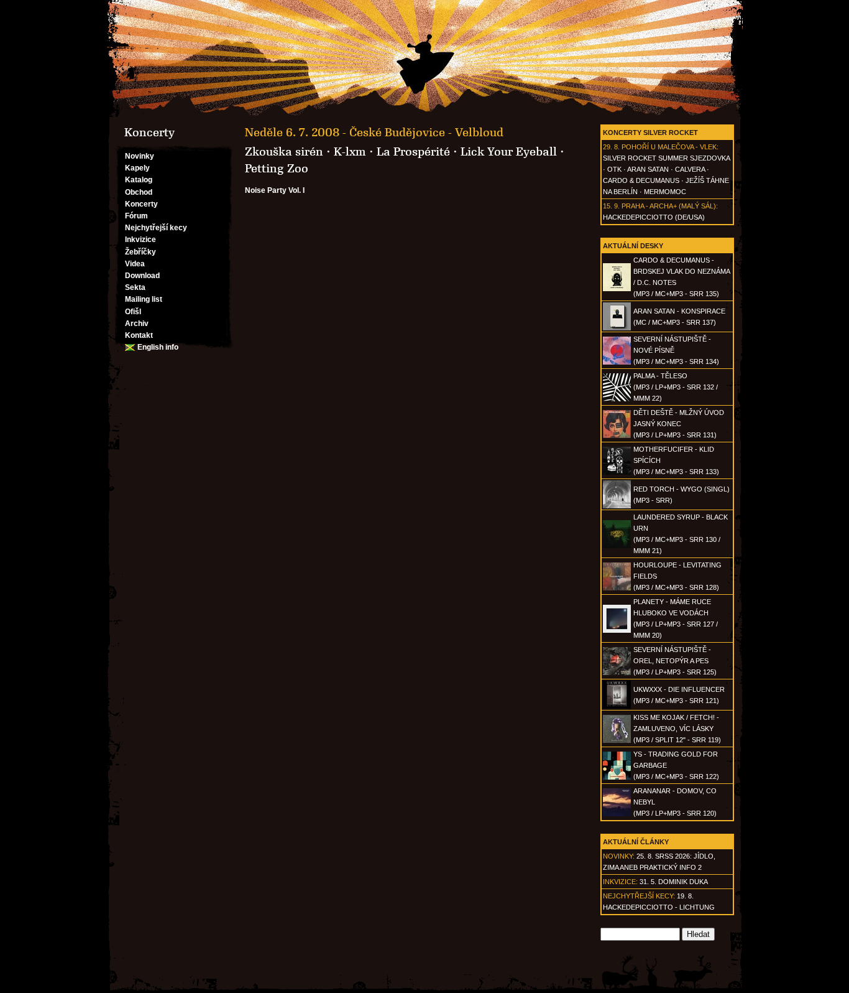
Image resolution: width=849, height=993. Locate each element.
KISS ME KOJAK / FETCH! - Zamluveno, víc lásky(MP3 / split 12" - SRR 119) (677, 729)
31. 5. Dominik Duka (674, 881)
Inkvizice (140, 239)
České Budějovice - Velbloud (426, 132)
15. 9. (611, 206)
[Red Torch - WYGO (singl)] (617, 506)
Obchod (138, 192)
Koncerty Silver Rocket (650, 132)
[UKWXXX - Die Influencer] (617, 706)
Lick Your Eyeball (509, 152)
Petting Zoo (276, 168)
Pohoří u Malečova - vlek (669, 147)
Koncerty (141, 204)
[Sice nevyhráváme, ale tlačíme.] (424, 58)
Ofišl (133, 311)
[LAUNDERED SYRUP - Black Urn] (617, 545)
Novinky (139, 156)
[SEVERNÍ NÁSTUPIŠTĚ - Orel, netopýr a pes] (617, 672)
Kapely (137, 168)
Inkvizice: (620, 881)
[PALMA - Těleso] (617, 399)
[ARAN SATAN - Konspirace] (617, 328)
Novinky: (619, 856)
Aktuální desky (633, 245)
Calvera (690, 169)
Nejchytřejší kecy (156, 227)
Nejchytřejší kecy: (639, 896)
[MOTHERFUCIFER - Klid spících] (617, 472)
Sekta (135, 287)
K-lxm (350, 152)
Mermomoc (665, 191)
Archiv (137, 323)
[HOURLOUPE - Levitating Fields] (617, 588)
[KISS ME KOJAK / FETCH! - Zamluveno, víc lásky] (617, 740)
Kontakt (139, 335)
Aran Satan (648, 169)
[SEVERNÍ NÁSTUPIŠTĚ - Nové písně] (617, 362)
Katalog (138, 179)
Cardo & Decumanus (641, 180)
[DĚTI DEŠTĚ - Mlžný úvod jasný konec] (617, 435)
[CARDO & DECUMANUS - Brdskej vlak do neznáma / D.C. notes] (617, 288)
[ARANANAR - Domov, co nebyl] (617, 814)
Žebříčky (140, 252)
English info (157, 347)
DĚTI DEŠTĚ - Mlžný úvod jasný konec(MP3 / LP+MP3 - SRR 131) (678, 424)
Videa (135, 263)
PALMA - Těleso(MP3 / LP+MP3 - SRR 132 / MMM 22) (675, 387)
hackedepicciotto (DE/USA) (654, 217)
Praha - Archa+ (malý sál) (669, 206)
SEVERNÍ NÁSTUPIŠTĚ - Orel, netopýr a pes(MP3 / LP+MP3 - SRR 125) (675, 661)
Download (142, 275)
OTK (614, 169)
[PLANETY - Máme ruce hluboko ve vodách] (617, 630)
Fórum (136, 216)
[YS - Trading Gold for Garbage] (617, 777)
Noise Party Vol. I (275, 190)
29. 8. (611, 147)
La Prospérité (413, 152)
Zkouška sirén (284, 152)
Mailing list (143, 299)
